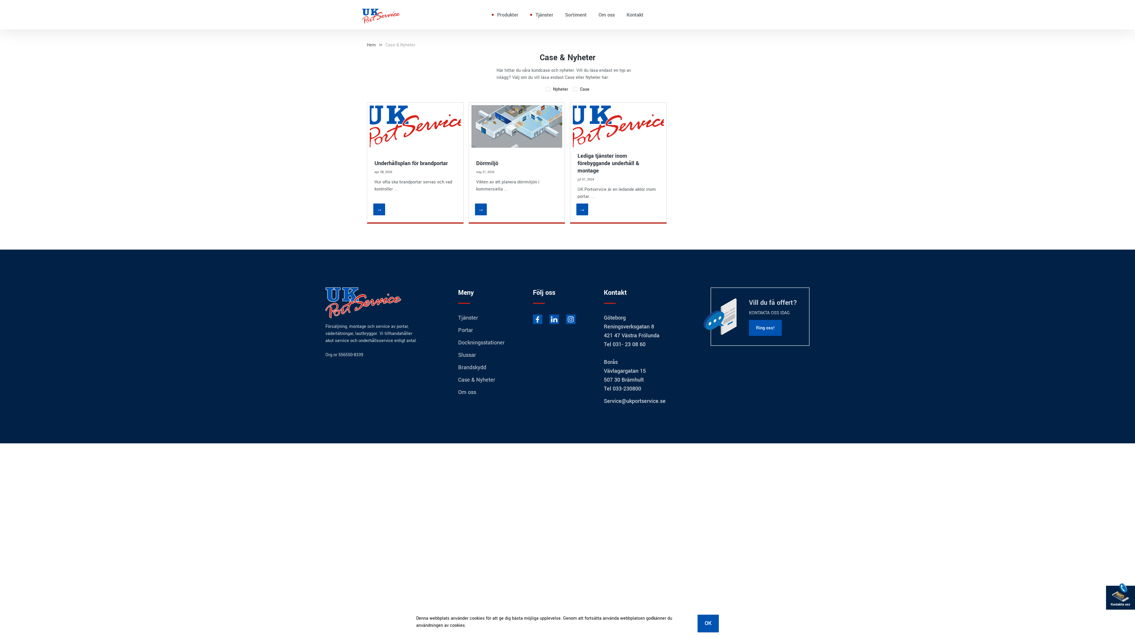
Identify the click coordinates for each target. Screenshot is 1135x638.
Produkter (507, 15)
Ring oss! (765, 328)
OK (708, 623)
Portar (465, 330)
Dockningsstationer (481, 342)
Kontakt (635, 15)
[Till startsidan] (381, 15)
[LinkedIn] (554, 319)
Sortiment (576, 15)
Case (584, 89)
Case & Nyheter (400, 45)
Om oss (607, 15)
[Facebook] (537, 319)
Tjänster (544, 15)
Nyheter (560, 89)
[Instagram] (570, 319)
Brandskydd (472, 367)
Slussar (467, 355)
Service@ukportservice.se (635, 401)
